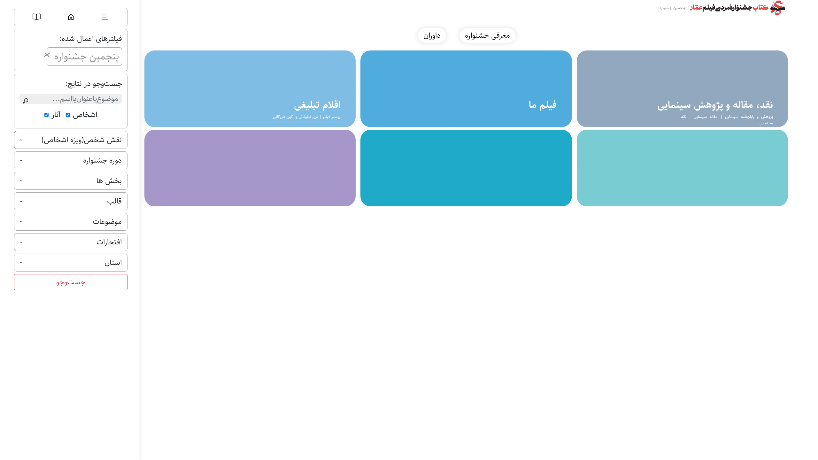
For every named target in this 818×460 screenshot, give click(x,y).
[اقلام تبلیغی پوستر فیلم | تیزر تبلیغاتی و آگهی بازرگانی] (247, 168)
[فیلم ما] (463, 168)
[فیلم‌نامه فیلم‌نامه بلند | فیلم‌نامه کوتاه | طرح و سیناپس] (463, 88)
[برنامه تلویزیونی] (247, 88)
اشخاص (85, 114)
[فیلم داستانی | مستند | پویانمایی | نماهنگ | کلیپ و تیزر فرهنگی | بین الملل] (680, 88)
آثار (56, 114)
